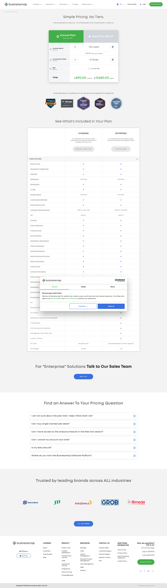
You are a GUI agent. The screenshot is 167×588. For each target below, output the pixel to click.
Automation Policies (66, 564)
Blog (44, 557)
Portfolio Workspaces (66, 552)
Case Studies (47, 554)
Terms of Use (122, 550)
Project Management (85, 555)
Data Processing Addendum (123, 557)
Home (6, 11)
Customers (46, 551)
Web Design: (146, 585)
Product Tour (66, 547)
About (45, 547)
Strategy (83, 547)
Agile (82, 567)
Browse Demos (156, 4)
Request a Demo (104, 557)
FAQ (100, 560)
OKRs (63, 560)
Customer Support (105, 551)
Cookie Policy (122, 561)
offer (83, 376)
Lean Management (86, 564)
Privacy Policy (122, 553)
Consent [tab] (54, 287)
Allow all (111, 306)
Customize (82, 306)
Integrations (66, 568)
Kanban (83, 570)
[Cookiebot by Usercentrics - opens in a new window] (116, 280)
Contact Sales (132, 4)
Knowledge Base (67, 575)
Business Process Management (86, 560)
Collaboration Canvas (66, 556)
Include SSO (95, 68)
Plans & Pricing (13, 11)
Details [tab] (83, 287)
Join (83, 523)
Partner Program (104, 554)
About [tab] (112, 287)
